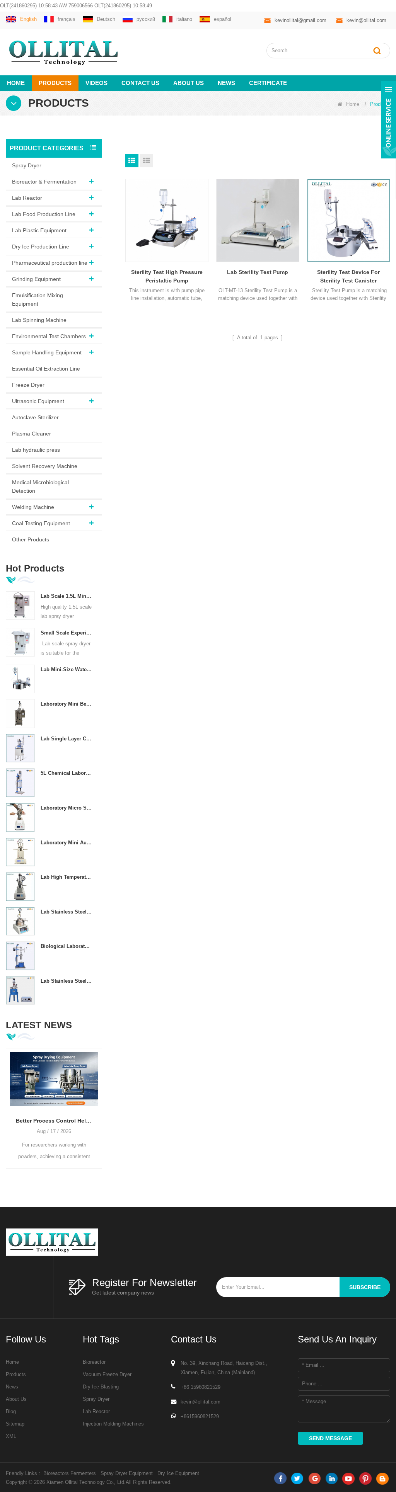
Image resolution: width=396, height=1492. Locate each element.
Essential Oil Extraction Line (46, 369)
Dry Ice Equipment (178, 1473)
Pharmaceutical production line (49, 263)
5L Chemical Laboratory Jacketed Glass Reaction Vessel (66, 773)
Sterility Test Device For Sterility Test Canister (348, 276)
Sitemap (15, 1424)
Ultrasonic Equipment (38, 401)
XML (11, 1436)
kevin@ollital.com (366, 20)
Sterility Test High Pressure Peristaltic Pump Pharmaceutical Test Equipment (167, 277)
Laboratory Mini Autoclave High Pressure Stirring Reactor (66, 843)
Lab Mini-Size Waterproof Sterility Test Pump (66, 669)
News (226, 83)
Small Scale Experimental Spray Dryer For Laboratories (66, 633)
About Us (16, 1399)
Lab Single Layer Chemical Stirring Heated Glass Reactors (66, 739)
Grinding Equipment (36, 279)
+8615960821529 (200, 1416)
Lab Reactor (27, 198)
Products (55, 83)
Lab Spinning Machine (39, 320)
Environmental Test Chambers (49, 336)
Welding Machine (33, 507)
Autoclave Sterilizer (35, 417)
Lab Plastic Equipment (39, 230)
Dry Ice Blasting (101, 1387)
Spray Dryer (26, 165)
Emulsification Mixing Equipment (37, 299)
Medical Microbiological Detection (40, 486)
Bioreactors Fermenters (69, 1473)
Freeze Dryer (28, 385)
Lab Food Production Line (43, 214)
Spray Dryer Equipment (127, 1473)
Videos (96, 83)
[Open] (388, 119)
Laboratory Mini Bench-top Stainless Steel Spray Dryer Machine (66, 704)
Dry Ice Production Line (40, 246)
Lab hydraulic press (36, 450)
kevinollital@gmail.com (300, 20)
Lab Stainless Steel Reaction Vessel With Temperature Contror (66, 912)
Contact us (140, 83)
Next (99, 1101)
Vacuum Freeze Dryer (107, 1374)
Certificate (268, 83)
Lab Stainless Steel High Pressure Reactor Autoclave (66, 981)
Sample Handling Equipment (47, 352)
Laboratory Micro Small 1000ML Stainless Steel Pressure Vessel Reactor (66, 808)
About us (188, 83)
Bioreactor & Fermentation (44, 182)
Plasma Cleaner (31, 433)
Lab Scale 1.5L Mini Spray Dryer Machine (66, 596)
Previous (8, 1101)
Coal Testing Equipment (41, 523)
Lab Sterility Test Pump (257, 272)
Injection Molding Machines (113, 1424)
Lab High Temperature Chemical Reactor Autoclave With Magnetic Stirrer (66, 877)
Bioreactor (94, 1362)
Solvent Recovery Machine (44, 466)
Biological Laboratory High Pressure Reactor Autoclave (66, 946)
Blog (11, 1411)
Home (16, 83)
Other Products (30, 539)
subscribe (365, 1287)
